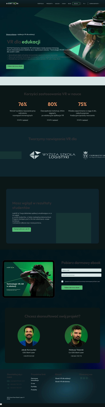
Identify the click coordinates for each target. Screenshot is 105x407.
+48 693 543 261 (28, 356)
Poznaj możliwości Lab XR (22, 229)
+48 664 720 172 (76, 356)
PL (84, 3)
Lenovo (25, 120)
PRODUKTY (49, 3)
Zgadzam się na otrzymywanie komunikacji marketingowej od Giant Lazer (82, 281)
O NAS (63, 3)
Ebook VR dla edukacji (62, 378)
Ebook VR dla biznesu (62, 381)
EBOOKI (76, 3)
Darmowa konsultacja (35, 379)
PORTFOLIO (41, 3)
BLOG (69, 3)
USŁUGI (57, 3)
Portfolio (34, 386)
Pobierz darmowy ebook (15, 66)
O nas (33, 383)
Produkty (34, 390)
